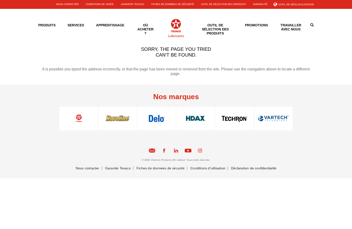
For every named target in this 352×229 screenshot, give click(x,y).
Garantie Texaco (118, 168)
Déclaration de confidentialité (253, 168)
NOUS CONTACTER (67, 4)
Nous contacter (87, 168)
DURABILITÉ (260, 4)
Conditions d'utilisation (207, 168)
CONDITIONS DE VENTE (100, 4)
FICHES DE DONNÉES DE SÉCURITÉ (172, 4)
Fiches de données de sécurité (160, 168)
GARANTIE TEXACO (132, 4)
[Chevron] (176, 36)
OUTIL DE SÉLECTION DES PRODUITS (223, 4)
